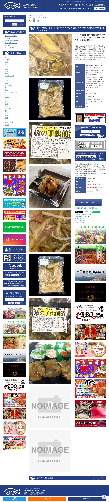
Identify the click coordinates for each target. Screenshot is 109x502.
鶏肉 (6, 101)
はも (6, 90)
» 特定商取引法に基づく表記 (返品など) (86, 208)
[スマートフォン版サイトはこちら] (14, 260)
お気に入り (14, 499)
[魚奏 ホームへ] (12, 10)
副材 (6, 118)
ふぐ (6, 94)
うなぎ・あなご (9, 76)
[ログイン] (63, 9)
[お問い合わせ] (87, 5)
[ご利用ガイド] (75, 5)
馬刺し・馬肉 (9, 122)
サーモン (7, 59)
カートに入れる (46, 499)
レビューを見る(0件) (81, 220)
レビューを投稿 (79, 222)
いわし (7, 80)
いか (6, 66)
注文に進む (86, 499)
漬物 (6, 113)
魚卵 (6, 71)
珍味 (6, 115)
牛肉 (6, 120)
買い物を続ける (79, 218)
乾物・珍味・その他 (11, 43)
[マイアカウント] (87, 9)
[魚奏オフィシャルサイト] (14, 251)
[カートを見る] (100, 9)
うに (6, 78)
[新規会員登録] (75, 9)
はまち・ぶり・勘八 (11, 92)
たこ (6, 69)
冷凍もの (7, 38)
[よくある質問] (100, 5)
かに (6, 62)
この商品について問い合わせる (84, 214)
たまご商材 (8, 108)
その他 (7, 125)
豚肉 (6, 104)
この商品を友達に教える (82, 216)
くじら (7, 97)
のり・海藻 (8, 85)
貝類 (6, 73)
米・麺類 (7, 45)
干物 (6, 99)
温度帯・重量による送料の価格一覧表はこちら (88, 164)
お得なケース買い (42, 17)
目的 (34, 15)
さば (6, 83)
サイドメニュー (41, 15)
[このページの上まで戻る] (104, 497)
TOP (30, 15)
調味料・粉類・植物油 (11, 40)
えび (6, 64)
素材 (34, 19)
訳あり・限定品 (9, 47)
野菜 (6, 106)
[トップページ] (63, 5)
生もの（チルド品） (11, 36)
